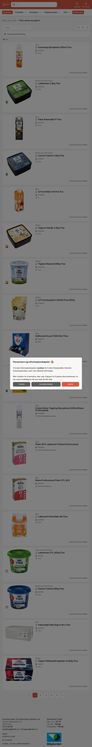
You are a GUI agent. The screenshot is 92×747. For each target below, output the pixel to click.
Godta (70, 384)
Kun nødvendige (46, 384)
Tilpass (22, 384)
